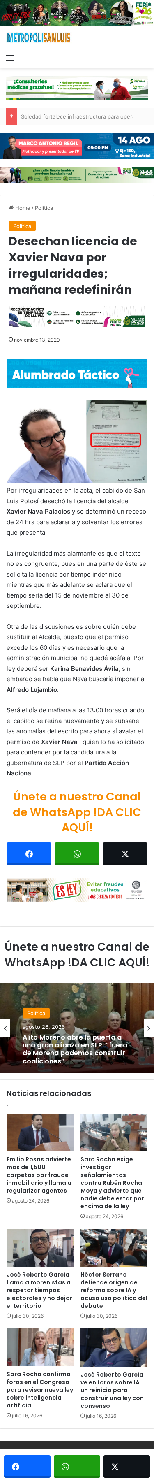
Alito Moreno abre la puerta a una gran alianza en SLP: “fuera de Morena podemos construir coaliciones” (75, 1049)
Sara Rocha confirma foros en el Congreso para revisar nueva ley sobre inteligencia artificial (40, 1390)
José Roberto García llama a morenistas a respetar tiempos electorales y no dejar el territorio (39, 1290)
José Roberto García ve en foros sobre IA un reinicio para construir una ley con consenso (112, 1390)
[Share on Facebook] (29, 853)
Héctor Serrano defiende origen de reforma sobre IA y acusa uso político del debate (113, 1290)
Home (22, 208)
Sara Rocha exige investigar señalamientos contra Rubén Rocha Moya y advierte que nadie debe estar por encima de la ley (112, 1182)
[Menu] (10, 57)
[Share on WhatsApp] (77, 853)
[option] (77, 1028)
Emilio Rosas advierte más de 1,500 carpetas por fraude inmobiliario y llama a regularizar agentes (39, 1175)
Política (44, 208)
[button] (77, 441)
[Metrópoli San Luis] (39, 38)
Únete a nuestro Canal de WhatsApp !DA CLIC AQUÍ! (77, 812)
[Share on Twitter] (125, 853)
